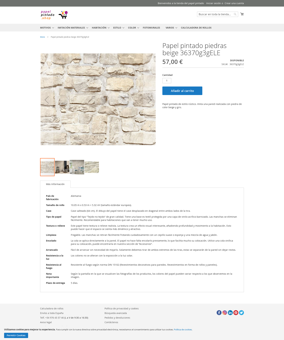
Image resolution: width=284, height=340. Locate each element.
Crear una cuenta (234, 3)
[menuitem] (46, 27)
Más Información (55, 184)
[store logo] (54, 15)
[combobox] (217, 14)
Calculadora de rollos (51, 308)
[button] (46, 100)
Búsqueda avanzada (116, 313)
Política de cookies (183, 329)
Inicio (42, 37)
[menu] (142, 27)
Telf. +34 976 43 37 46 (52, 317)
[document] (142, 333)
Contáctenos (111, 322)
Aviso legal (46, 322)
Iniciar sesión (213, 3)
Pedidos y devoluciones (117, 317)
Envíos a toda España (51, 313)
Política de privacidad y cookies (122, 308)
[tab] (55, 184)
